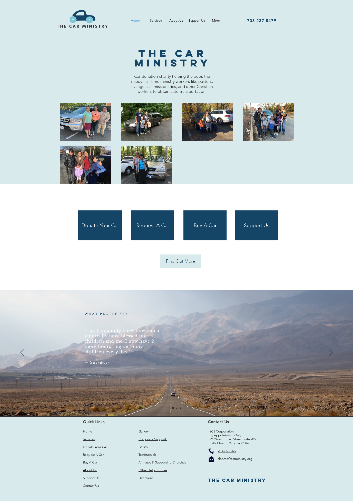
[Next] (331, 352)
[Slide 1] (173, 408)
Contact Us (91, 486)
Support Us (91, 478)
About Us (90, 470)
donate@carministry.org (235, 459)
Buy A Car (90, 462)
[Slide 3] (180, 408)
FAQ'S (143, 447)
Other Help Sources (153, 470)
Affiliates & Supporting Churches (162, 462)
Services (89, 439)
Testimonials (147, 455)
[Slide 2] (177, 408)
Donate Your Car (95, 447)
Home (87, 431)
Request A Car (93, 455)
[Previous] (22, 352)
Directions (146, 478)
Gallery (144, 431)
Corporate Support (153, 439)
